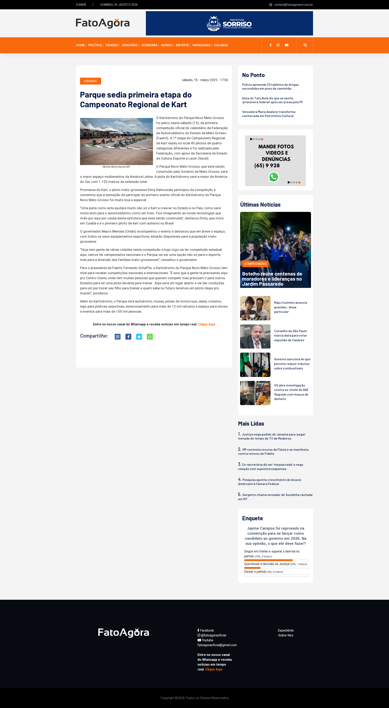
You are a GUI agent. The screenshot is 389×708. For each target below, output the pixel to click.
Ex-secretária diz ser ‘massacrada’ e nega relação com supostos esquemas (270, 466)
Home (80, 45)
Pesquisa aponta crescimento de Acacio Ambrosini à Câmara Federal (269, 482)
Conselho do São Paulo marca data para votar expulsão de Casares (290, 335)
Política (95, 45)
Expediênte (286, 630)
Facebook (206, 630)
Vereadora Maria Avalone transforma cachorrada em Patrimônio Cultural (268, 113)
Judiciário (129, 45)
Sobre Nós (285, 635)
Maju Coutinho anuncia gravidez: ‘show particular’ (290, 306)
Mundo (166, 45)
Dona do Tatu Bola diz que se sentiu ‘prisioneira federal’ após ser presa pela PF (272, 100)
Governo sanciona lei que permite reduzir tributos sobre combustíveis (292, 363)
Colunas (221, 45)
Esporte (182, 45)
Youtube (207, 640)
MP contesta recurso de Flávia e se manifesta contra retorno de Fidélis (273, 451)
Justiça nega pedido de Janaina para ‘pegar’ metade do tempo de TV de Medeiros (272, 436)
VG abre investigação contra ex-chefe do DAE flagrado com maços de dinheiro (291, 392)
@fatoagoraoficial (213, 635)
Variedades (201, 45)
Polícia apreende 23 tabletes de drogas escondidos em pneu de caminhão (270, 86)
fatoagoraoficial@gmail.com (217, 645)
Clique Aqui (206, 324)
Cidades (111, 45)
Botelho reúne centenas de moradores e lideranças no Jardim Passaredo (272, 278)
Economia (149, 45)
